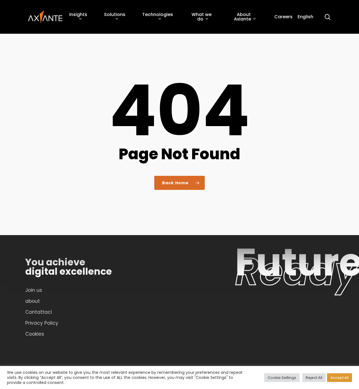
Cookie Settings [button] (282, 377)
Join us (33, 290)
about (32, 301)
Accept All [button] (339, 377)
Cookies (34, 334)
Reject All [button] (314, 377)
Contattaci (38, 312)
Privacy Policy (41, 323)
